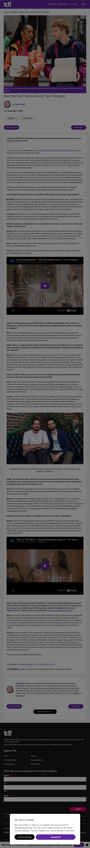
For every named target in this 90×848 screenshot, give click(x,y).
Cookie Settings (24, 837)
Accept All (55, 837)
